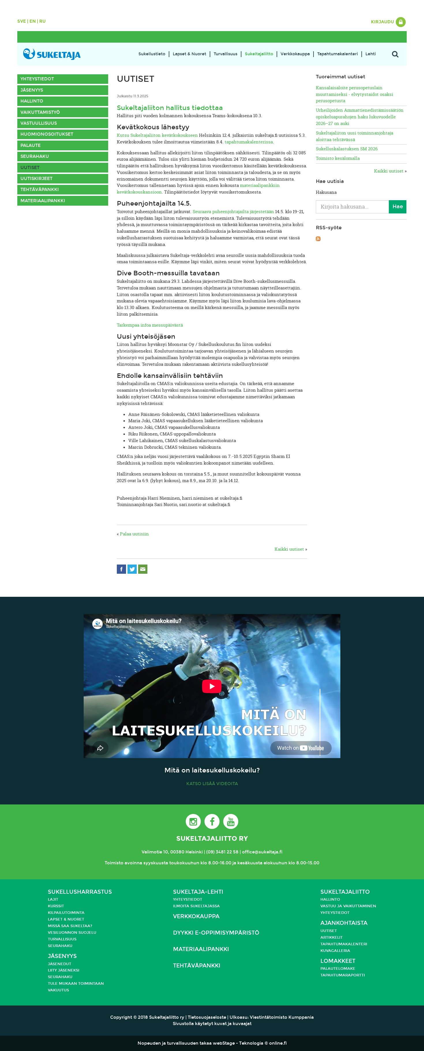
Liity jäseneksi (63, 970)
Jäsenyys (31, 90)
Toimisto (114, 863)
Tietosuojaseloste (207, 1017)
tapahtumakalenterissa (249, 142)
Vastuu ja (331, 906)
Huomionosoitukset (46, 134)
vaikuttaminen (359, 906)
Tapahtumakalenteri (337, 54)
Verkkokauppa (295, 54)
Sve (21, 21)
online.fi (278, 1043)
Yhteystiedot (37, 79)
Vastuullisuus (38, 123)
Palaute (30, 145)
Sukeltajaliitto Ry (212, 838)
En (32, 21)
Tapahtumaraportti (342, 975)
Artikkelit (331, 937)
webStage (224, 1043)
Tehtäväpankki (39, 189)
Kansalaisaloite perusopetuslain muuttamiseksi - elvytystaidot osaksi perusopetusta (354, 94)
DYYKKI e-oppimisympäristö (216, 932)
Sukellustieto (151, 54)
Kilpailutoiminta (66, 912)
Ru (42, 21)
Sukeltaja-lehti (198, 892)
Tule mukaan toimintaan (76, 983)
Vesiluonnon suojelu (72, 932)
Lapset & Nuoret (189, 54)
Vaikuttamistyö (40, 112)
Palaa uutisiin (134, 534)
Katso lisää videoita (212, 783)
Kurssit (56, 906)
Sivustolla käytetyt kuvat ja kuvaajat (212, 1023)
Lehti (370, 54)
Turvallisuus (225, 54)
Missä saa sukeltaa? (70, 926)
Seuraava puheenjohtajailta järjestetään (233, 212)
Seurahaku (34, 156)
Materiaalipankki (42, 200)
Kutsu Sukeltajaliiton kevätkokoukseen (157, 135)
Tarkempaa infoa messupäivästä (150, 325)
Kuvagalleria (335, 950)
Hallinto (31, 101)
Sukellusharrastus (80, 892)
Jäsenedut (59, 964)
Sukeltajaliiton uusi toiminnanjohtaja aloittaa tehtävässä (354, 136)
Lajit (53, 899)
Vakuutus (58, 990)
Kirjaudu (383, 21)
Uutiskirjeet (36, 178)
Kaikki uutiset (289, 549)
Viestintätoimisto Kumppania (282, 1017)
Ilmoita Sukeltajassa (196, 906)
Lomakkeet (337, 961)
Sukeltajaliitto (259, 54)
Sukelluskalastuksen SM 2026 (347, 149)
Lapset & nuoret (66, 919)
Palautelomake (337, 968)
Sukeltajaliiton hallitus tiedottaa (170, 108)
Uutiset (30, 167)
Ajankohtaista (343, 923)
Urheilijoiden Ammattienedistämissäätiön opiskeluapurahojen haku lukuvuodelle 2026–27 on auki (360, 116)
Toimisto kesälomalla (338, 158)
